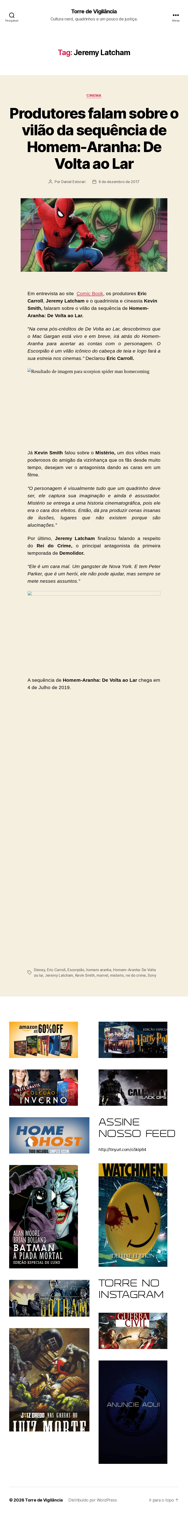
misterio (117, 975)
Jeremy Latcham (59, 975)
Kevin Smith (85, 975)
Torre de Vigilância (94, 11)
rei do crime (136, 975)
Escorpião (75, 969)
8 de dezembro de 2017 (119, 181)
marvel (102, 975)
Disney (39, 969)
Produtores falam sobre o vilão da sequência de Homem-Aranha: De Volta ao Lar (93, 138)
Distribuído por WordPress (92, 1500)
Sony (152, 975)
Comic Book (90, 293)
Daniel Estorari (73, 181)
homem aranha (98, 969)
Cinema (93, 95)
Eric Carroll (56, 969)
